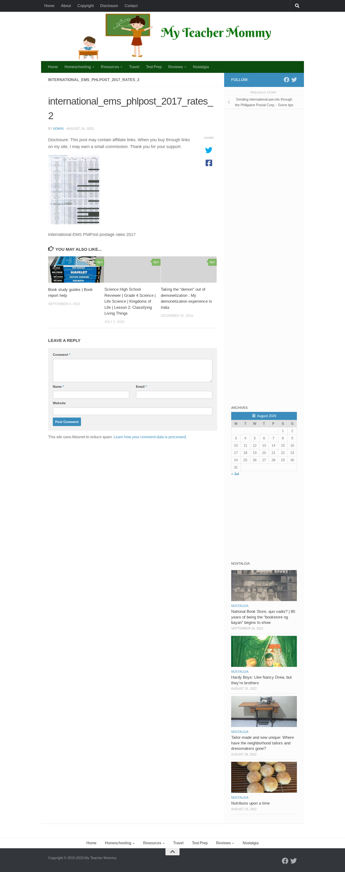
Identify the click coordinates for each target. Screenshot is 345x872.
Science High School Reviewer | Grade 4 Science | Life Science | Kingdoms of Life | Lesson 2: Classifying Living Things (130, 301)
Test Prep (154, 67)
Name (58, 386)
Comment (61, 354)
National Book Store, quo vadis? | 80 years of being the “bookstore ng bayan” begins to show (263, 617)
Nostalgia (201, 67)
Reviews (175, 67)
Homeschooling (78, 67)
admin (58, 128)
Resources (110, 67)
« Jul (235, 474)
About (66, 6)
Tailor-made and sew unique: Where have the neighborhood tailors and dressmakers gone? (262, 743)
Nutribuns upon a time (250, 803)
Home (49, 6)
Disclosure (109, 6)
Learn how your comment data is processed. (150, 437)
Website (59, 403)
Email (141, 386)
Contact (131, 6)
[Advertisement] (266, 145)
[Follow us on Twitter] (294, 79)
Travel (134, 67)
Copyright (85, 6)
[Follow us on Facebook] (286, 79)
